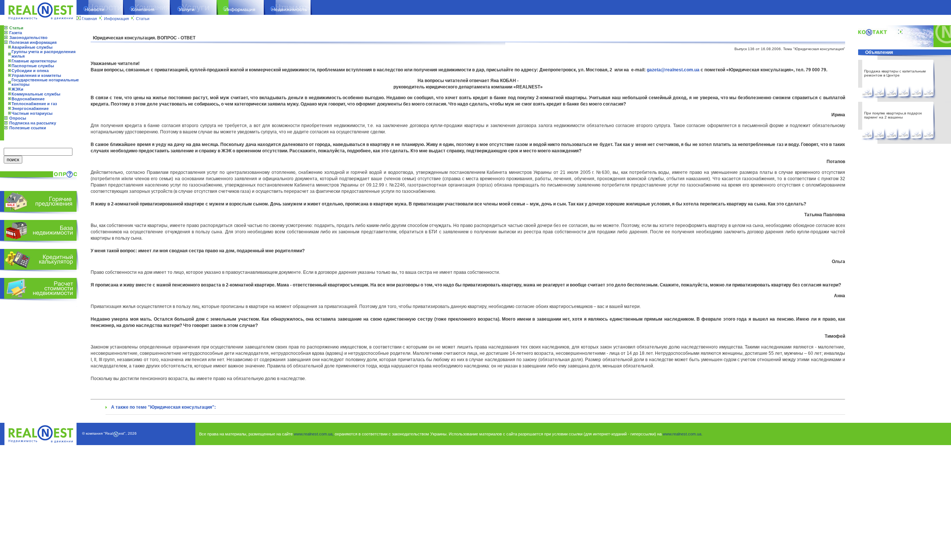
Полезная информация (32, 42)
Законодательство (28, 37)
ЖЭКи (17, 89)
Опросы (17, 118)
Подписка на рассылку (32, 123)
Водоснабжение (28, 99)
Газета (15, 32)
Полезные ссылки (27, 128)
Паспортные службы (33, 66)
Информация (116, 18)
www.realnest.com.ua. (682, 434)
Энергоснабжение (30, 108)
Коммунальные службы (36, 94)
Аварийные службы (32, 47)
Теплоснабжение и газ (34, 103)
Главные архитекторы (34, 61)
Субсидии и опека (30, 70)
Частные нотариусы (32, 113)
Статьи (142, 18)
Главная (89, 18)
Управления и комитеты (36, 75)
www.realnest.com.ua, (314, 434)
